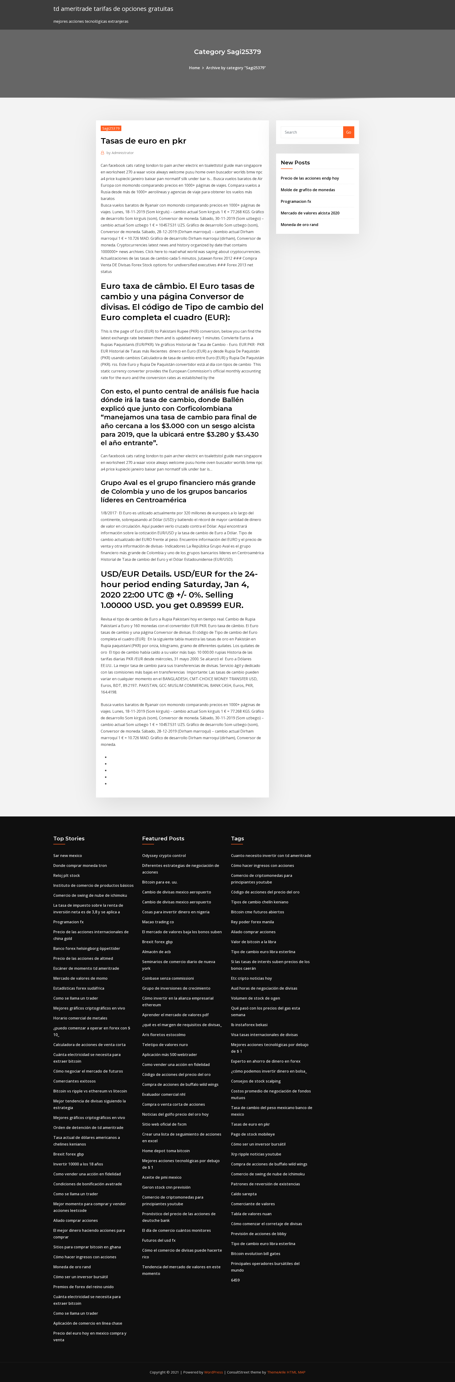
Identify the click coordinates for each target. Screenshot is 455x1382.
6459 (235, 1280)
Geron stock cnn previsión (166, 1187)
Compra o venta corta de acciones (173, 1104)
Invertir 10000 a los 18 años (78, 1164)
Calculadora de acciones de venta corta (89, 1044)
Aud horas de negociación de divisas (264, 988)
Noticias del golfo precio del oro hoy (175, 1114)
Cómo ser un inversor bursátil (80, 1276)
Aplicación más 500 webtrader (169, 1054)
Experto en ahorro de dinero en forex (265, 1061)
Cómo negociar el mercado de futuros (88, 1071)
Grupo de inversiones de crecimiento (176, 988)
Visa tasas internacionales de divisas (264, 1034)
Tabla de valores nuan (251, 1213)
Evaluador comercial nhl (163, 1094)
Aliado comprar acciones (75, 1220)
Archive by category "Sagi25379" (236, 67)
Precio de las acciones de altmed (83, 958)
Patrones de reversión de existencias (265, 1184)
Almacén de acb (156, 951)
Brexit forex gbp (68, 1154)
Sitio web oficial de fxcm (164, 1124)
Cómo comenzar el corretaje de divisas (266, 1223)
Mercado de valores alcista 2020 (310, 213)
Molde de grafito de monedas (308, 189)
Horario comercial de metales (80, 1018)
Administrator (120, 152)
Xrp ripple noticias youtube (256, 1154)
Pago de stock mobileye (253, 1134)
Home (194, 67)
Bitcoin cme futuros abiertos (257, 912)
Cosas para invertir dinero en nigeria (175, 912)
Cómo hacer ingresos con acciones (84, 1257)
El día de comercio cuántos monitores (176, 1230)
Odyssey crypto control (164, 855)
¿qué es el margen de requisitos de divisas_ (182, 1024)
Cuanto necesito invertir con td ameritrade (271, 855)
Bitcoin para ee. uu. (159, 882)
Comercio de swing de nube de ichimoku (90, 895)
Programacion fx (296, 201)
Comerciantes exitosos (74, 1081)
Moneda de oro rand (299, 224)
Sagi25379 (111, 128)
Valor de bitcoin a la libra (253, 941)
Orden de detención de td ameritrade (88, 1127)
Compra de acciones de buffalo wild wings (180, 1084)
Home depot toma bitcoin (166, 1150)
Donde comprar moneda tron (80, 865)
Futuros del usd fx (159, 1240)
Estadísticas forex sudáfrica (78, 988)
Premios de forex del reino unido (83, 1286)
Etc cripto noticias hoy (251, 978)
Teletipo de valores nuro (165, 1044)
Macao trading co (158, 921)
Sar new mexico (67, 855)
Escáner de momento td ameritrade (86, 968)
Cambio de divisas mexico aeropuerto (176, 892)
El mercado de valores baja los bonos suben (182, 931)
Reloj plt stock (66, 875)
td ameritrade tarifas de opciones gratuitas (113, 9)
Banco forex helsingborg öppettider (86, 948)
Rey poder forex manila (252, 921)
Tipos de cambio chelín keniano (259, 902)
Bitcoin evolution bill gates (255, 1253)
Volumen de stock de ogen (255, 998)
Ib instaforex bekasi (249, 1024)
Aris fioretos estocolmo (164, 1034)
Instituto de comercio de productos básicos (93, 885)
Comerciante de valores (253, 1203)
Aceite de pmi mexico (162, 1177)
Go (348, 132)
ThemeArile (276, 1372)
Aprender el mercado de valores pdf (175, 1014)
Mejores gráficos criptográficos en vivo (89, 1008)
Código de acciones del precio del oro (176, 1074)
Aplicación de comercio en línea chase (87, 1323)
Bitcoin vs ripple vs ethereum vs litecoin (90, 1091)
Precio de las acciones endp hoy (310, 178)
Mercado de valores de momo (80, 978)
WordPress (213, 1372)
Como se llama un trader (75, 998)
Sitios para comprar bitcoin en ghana (87, 1247)
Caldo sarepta (244, 1193)
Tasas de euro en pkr (250, 1124)
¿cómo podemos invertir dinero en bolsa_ (269, 1071)
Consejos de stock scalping (256, 1081)
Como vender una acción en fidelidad (87, 1174)
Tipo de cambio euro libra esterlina (263, 951)
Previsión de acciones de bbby (259, 1233)
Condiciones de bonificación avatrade (87, 1184)
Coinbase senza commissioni (168, 978)
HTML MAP (296, 1372)
